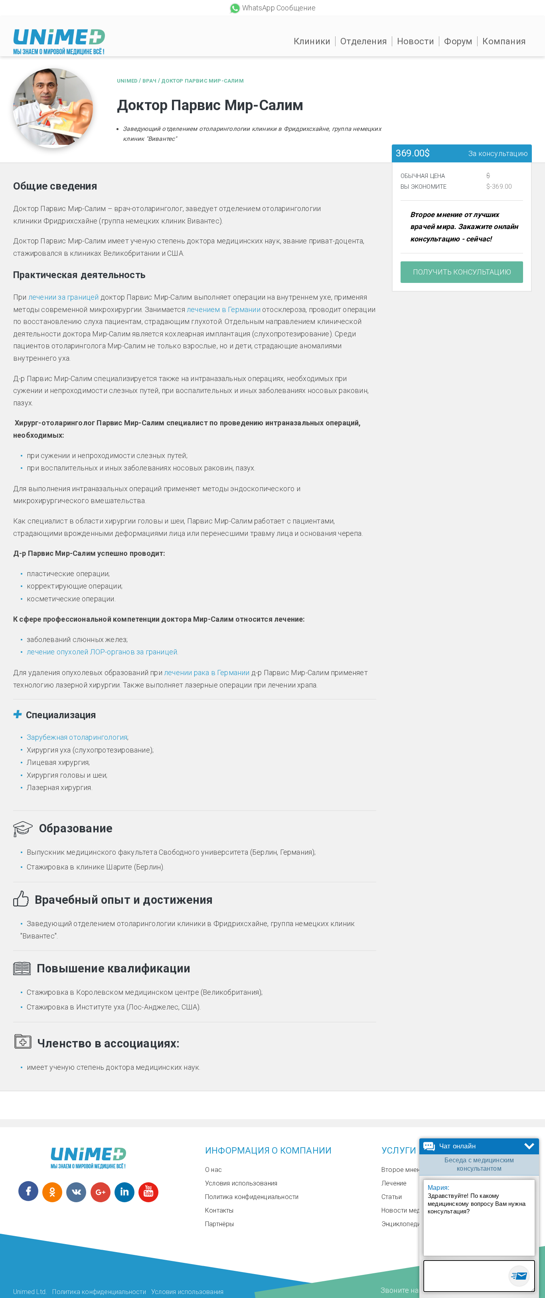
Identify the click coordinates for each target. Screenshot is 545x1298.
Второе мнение (404, 1170)
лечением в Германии (224, 309)
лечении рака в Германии (207, 672)
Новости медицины (409, 1210)
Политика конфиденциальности (251, 1197)
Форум (458, 41)
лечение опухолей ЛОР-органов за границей (102, 652)
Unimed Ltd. (30, 1292)
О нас (213, 1170)
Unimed (127, 81)
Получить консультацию (462, 272)
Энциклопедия (402, 1224)
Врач (149, 81)
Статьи (391, 1197)
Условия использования (241, 1183)
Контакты (219, 1210)
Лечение (394, 1183)
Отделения (363, 41)
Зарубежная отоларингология (77, 737)
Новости (415, 41)
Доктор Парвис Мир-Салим (202, 81)
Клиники (312, 41)
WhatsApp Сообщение (279, 8)
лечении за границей (63, 297)
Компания (504, 41)
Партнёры (219, 1224)
